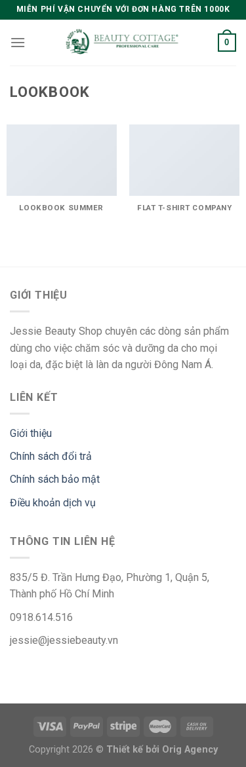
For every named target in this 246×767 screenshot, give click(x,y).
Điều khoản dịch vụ (53, 502)
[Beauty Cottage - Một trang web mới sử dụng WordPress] (123, 43)
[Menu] (18, 42)
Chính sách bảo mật (55, 479)
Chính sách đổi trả (51, 456)
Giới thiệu (31, 433)
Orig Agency (190, 749)
